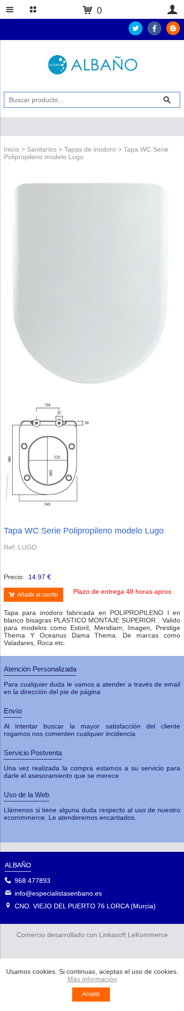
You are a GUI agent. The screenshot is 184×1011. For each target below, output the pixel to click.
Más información (92, 979)
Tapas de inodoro (90, 149)
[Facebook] (154, 33)
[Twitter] (135, 33)
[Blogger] (173, 33)
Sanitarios (42, 149)
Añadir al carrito (37, 594)
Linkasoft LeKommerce (133, 934)
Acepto (91, 994)
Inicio (11, 149)
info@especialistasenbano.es (58, 893)
